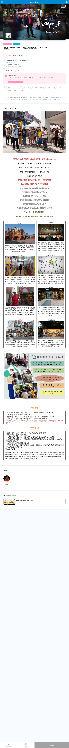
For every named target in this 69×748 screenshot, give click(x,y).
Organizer (8, 746)
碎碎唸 (9, 90)
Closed (52, 745)
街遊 (54, 87)
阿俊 (49, 87)
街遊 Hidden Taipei (11, 71)
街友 (9, 87)
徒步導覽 (42, 87)
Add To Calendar (10, 62)
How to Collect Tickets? (16, 82)
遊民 (36, 87)
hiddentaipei (16, 87)
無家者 (15, 90)
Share (63, 6)
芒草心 (29, 87)
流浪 (22, 90)
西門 (60, 87)
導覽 (24, 87)
